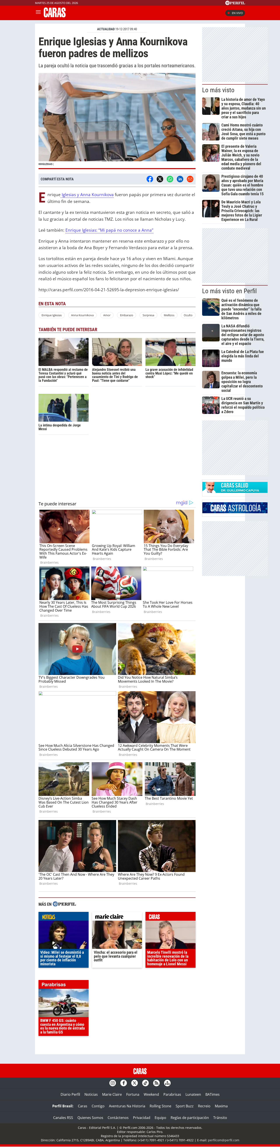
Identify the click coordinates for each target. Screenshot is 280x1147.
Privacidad (141, 1117)
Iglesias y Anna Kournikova (87, 194)
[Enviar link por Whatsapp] (170, 179)
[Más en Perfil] (64, 904)
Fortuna (132, 1094)
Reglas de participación (190, 1117)
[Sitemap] (167, 1083)
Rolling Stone (160, 1106)
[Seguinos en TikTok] (145, 1083)
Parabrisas (172, 1094)
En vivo (237, 13)
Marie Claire (112, 1094)
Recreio (204, 1106)
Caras (82, 1106)
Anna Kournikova (82, 315)
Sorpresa (148, 315)
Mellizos (169, 315)
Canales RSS (63, 1117)
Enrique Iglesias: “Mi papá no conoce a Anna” (109, 230)
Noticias (91, 1094)
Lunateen (193, 1094)
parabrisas (63, 985)
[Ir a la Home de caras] (55, 16)
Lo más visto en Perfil (229, 291)
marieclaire (117, 917)
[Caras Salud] (235, 491)
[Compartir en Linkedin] (180, 179)
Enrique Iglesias (52, 315)
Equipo (160, 1117)
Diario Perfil (70, 1094)
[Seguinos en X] (134, 1083)
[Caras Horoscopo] (235, 512)
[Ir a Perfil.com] (235, 3)
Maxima (221, 1106)
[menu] (38, 13)
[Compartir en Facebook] (150, 179)
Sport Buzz (185, 1106)
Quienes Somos (90, 1117)
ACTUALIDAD (106, 29)
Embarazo (126, 315)
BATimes (212, 1094)
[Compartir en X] (160, 179)
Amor (106, 315)
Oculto (188, 315)
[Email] (190, 179)
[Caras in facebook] (123, 1083)
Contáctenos (118, 1117)
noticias (63, 917)
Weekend (151, 1094)
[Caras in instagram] (112, 1083)
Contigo (98, 1106)
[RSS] (156, 1083)
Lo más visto (218, 90)
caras (170, 917)
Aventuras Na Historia (127, 1106)
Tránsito (220, 1117)
